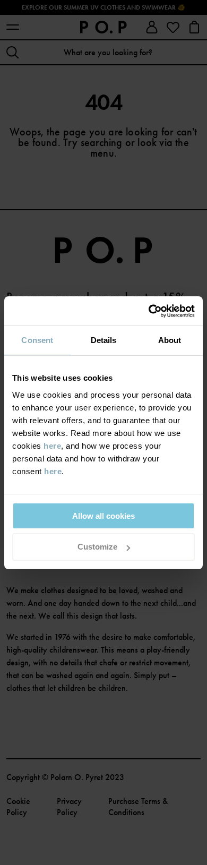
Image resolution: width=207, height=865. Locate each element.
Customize (97, 546)
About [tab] (170, 340)
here (52, 445)
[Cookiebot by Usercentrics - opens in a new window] (149, 311)
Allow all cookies (103, 515)
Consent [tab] (37, 340)
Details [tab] (104, 340)
